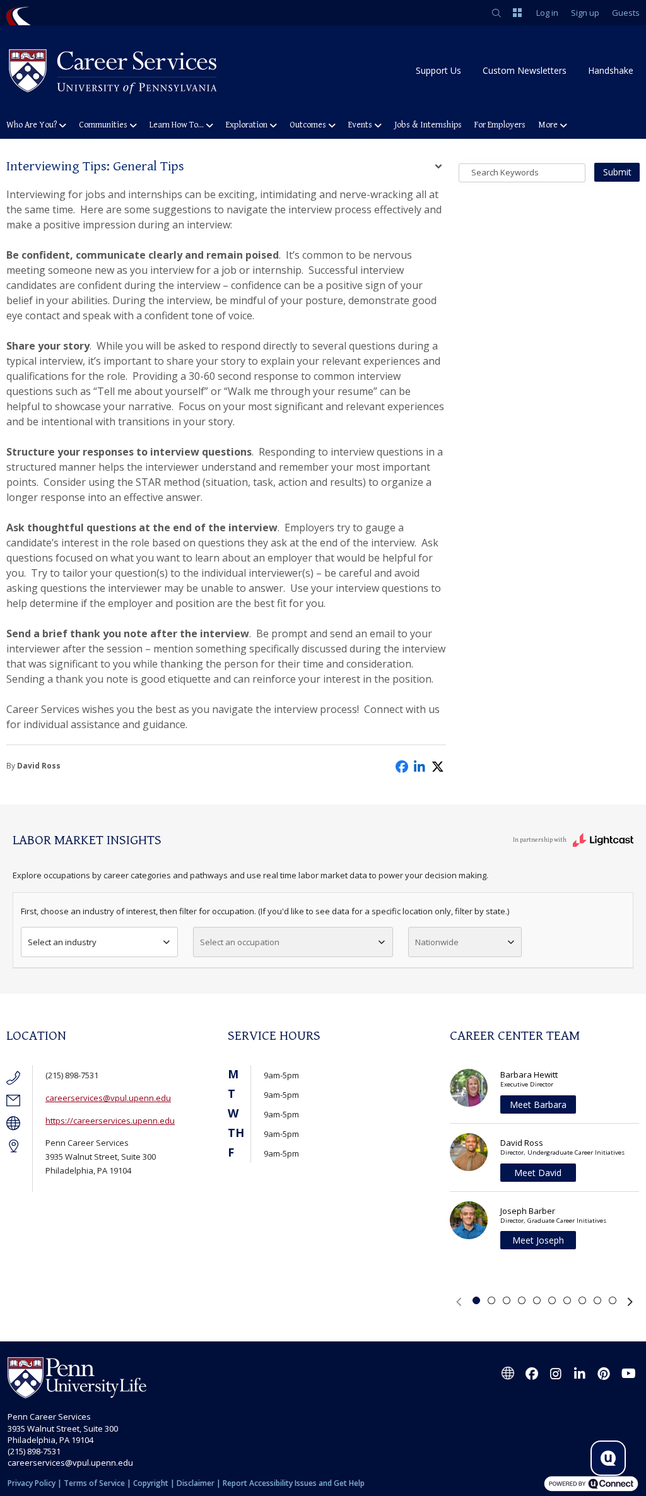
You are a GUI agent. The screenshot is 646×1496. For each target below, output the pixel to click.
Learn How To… (177, 125)
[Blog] (508, 1373)
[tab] (476, 1300)
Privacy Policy (32, 1483)
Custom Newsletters (525, 70)
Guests (626, 12)
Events (360, 125)
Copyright (150, 1483)
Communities (103, 125)
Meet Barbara (538, 1104)
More (548, 125)
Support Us (438, 70)
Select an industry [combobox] (62, 942)
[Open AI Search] (608, 1458)
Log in (547, 12)
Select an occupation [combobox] (239, 942)
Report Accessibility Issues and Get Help (294, 1483)
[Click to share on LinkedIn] (420, 765)
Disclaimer (195, 1483)
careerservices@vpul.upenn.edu (108, 1098)
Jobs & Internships (428, 125)
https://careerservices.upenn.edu (110, 1120)
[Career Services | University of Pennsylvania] (113, 70)
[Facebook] (532, 1373)
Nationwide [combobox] (437, 942)
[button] (458, 1301)
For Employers (500, 125)
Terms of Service (94, 1483)
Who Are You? (31, 125)
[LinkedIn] (579, 1373)
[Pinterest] (603, 1373)
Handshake (610, 70)
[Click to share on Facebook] (401, 765)
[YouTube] (627, 1373)
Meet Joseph (538, 1240)
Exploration (246, 125)
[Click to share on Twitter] (438, 765)
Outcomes (308, 125)
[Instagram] (556, 1373)
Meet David (537, 1173)
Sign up (585, 12)
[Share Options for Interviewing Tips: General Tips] (438, 168)
